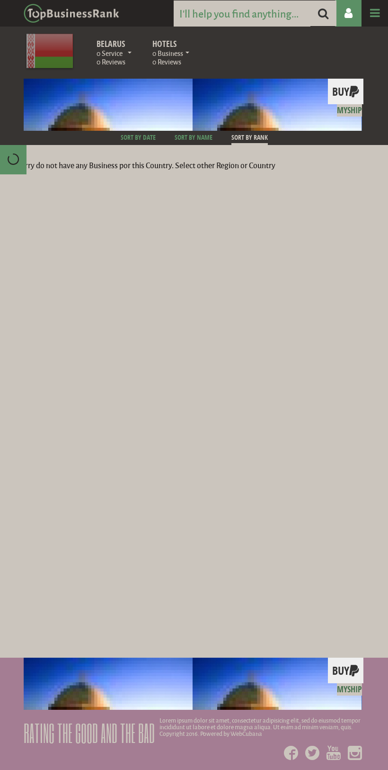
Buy (340, 91)
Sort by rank (249, 137)
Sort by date (138, 137)
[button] (114, 50)
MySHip (349, 110)
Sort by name (193, 137)
